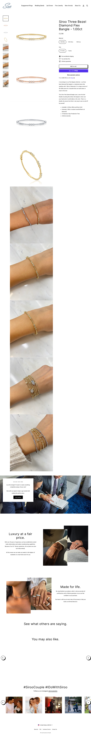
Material (61, 38)
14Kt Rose (78, 42)
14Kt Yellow (70, 42)
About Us (78, 5)
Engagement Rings (27, 5)
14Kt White (62, 42)
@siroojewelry (53, 691)
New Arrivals (69, 5)
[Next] (88, 658)
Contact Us (54, 729)
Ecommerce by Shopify (47, 732)
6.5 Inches (62, 50)
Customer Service (47, 729)
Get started (18, 497)
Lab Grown (49, 5)
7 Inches (70, 50)
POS (41, 732)
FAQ (40, 729)
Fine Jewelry (59, 5)
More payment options (73, 75)
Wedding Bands (39, 5)
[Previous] (3, 658)
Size (60, 47)
